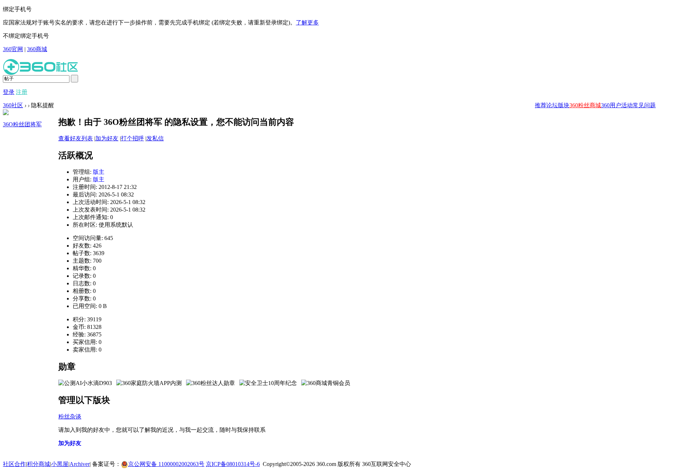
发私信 (155, 138)
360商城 (37, 49)
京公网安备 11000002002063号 (166, 464)
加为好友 (106, 138)
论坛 (552, 105)
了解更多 (307, 22)
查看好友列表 (75, 138)
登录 (8, 92)
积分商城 (38, 464)
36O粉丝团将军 (22, 124)
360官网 (13, 49)
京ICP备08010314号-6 (233, 464)
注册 (21, 92)
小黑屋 (59, 464)
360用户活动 (617, 105)
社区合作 (14, 464)
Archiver (79, 464)
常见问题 (644, 105)
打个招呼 (132, 138)
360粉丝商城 (585, 105)
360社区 (13, 105)
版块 (563, 105)
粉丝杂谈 (69, 416)
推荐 (540, 105)
